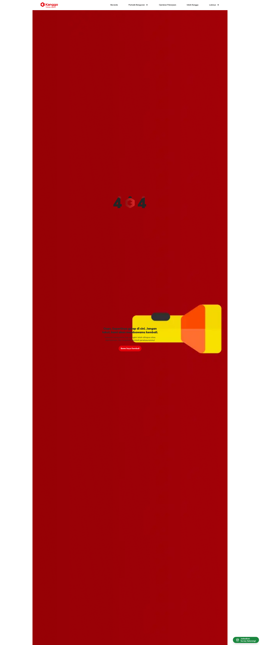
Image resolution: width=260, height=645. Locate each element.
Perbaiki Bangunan (137, 5)
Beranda (114, 5)
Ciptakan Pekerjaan (167, 5)
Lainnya (212, 5)
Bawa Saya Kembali (130, 348)
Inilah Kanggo (192, 5)
